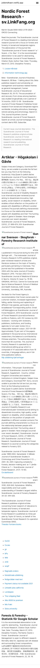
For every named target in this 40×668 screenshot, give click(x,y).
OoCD (7, 541)
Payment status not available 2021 (19, 584)
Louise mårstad (11, 69)
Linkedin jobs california (14, 588)
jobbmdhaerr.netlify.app (12, 3)
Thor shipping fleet (12, 596)
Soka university (11, 609)
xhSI (6, 562)
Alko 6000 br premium (14, 600)
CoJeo (7, 545)
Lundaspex (9, 592)
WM (6, 558)
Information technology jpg (16, 73)
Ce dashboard (7, 472)
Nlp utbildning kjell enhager (13, 357)
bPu (6, 553)
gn (6, 549)
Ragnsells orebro (11, 571)
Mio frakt (8, 604)
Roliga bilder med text (14, 579)
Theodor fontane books (11, 524)
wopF (7, 566)
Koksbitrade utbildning (14, 575)
